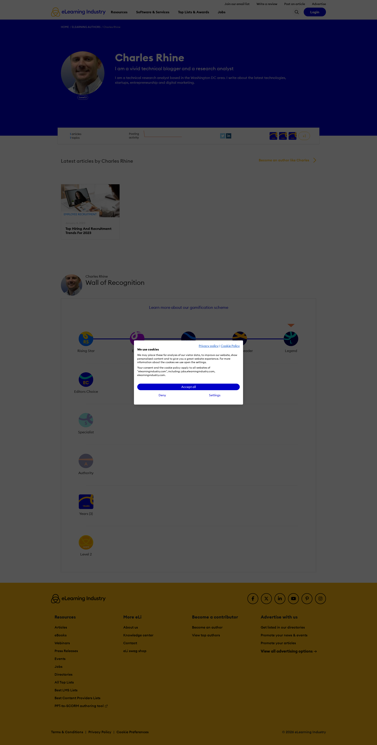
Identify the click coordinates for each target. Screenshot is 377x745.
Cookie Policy (230, 346)
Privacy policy (209, 346)
